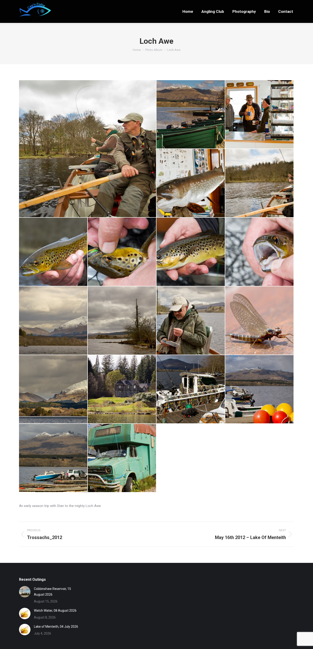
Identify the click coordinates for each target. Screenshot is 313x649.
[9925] (190, 389)
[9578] (259, 114)
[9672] (122, 252)
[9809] (190, 320)
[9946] (122, 458)
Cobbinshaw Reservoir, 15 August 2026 (52, 591)
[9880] (53, 389)
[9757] (259, 252)
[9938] (53, 458)
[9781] (122, 320)
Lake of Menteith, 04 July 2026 (56, 626)
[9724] (87, 148)
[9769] (53, 320)
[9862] (259, 320)
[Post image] (24, 591)
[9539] (190, 114)
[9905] (122, 389)
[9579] (190, 183)
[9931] (259, 389)
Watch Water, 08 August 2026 (55, 610)
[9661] (53, 252)
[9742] (190, 252)
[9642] (259, 183)
